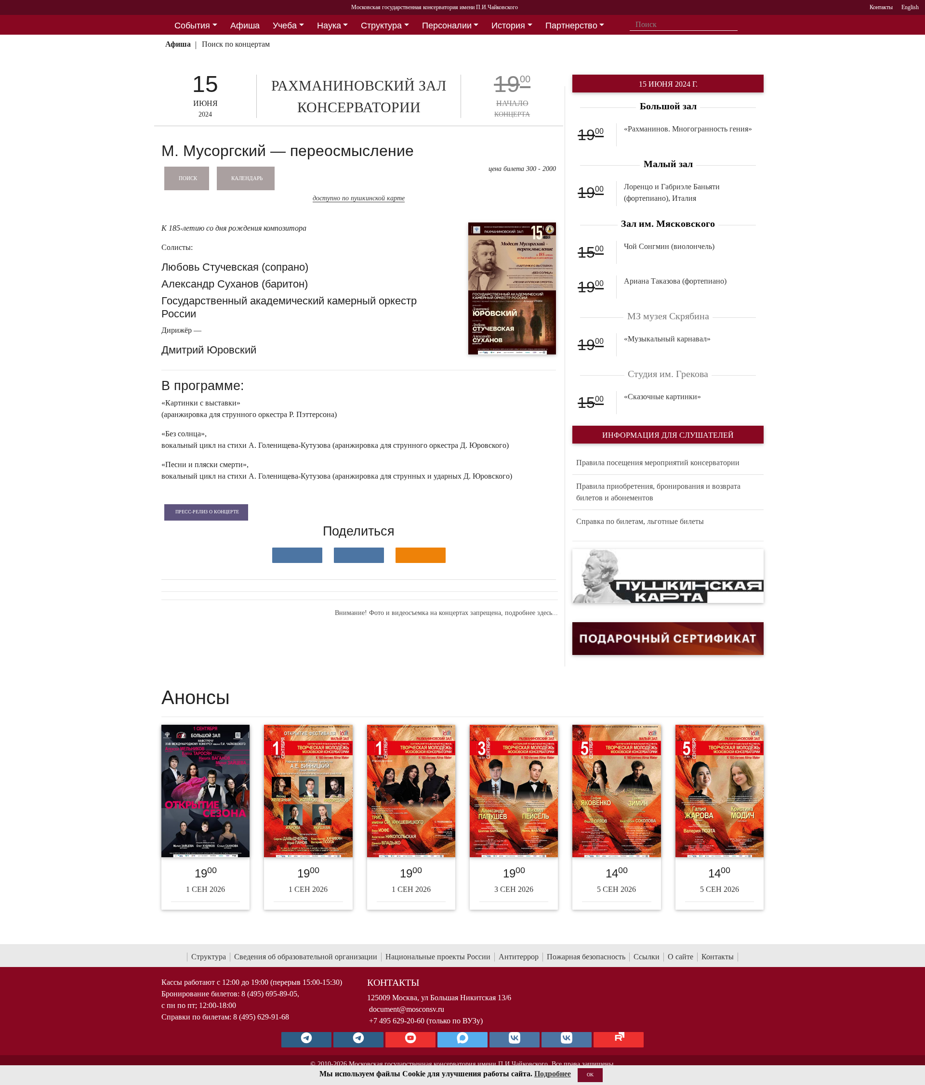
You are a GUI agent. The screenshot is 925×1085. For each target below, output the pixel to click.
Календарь (247, 178)
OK (590, 1074)
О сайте (680, 957)
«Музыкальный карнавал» (667, 339)
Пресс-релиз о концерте (207, 511)
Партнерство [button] (571, 25)
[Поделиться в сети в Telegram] (359, 555)
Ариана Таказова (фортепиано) (675, 281)
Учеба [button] (285, 25)
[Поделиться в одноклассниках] (421, 555)
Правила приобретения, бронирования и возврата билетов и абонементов (658, 492)
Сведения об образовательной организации (305, 957)
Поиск (188, 178)
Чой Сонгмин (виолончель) (669, 246)
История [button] (508, 25)
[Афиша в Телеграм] (619, 1039)
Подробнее (552, 1074)
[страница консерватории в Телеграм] (306, 1039)
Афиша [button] (245, 25)
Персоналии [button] (447, 25)
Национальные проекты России (437, 957)
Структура (208, 957)
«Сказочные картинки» (662, 396)
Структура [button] (381, 25)
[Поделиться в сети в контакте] (297, 555)
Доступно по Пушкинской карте (359, 198)
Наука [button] (329, 25)
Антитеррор (519, 957)
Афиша (178, 44)
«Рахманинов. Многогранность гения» (688, 129)
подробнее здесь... (531, 612)
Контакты (717, 957)
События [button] (192, 25)
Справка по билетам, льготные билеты (640, 521)
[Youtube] (410, 1039)
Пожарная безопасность (586, 957)
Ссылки (647, 957)
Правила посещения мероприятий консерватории (658, 462)
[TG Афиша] (358, 1039)
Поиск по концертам (236, 44)
